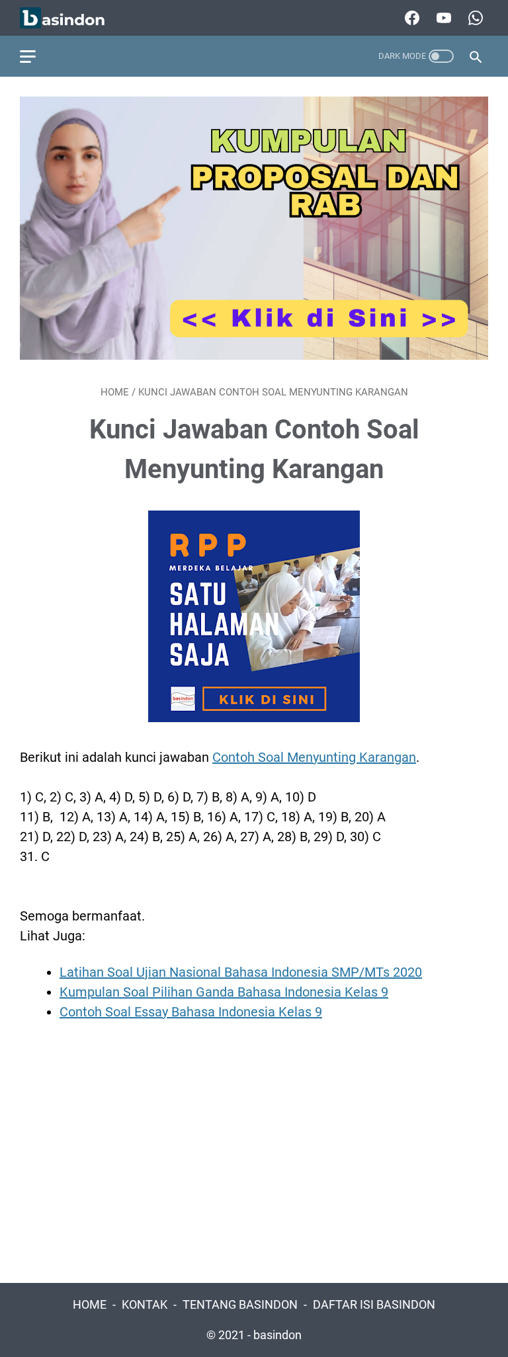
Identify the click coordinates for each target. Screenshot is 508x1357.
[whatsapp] (474, 17)
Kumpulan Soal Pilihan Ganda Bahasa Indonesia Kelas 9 (224, 992)
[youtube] (442, 17)
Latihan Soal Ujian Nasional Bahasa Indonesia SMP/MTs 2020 (241, 972)
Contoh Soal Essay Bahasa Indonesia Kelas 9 (191, 1012)
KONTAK (144, 1304)
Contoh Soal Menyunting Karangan (314, 757)
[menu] (36, 56)
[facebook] (410, 17)
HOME (89, 1304)
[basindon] (71, 18)
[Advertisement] (254, 1150)
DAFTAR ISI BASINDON (374, 1304)
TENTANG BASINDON (240, 1304)
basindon (277, 1335)
